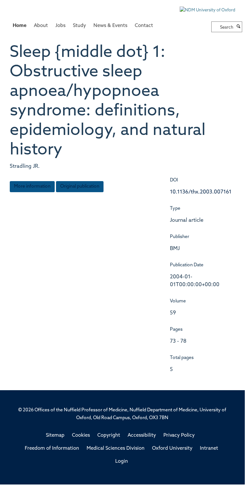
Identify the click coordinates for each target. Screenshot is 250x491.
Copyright (108, 435)
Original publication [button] (79, 186)
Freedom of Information (52, 448)
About (41, 25)
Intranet (209, 448)
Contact (144, 25)
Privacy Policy (179, 435)
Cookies (81, 435)
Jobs (60, 25)
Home (19, 25)
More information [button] (32, 186)
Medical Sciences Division (116, 448)
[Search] (238, 27)
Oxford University (172, 448)
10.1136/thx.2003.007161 (200, 192)
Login (121, 461)
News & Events (110, 25)
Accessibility (142, 435)
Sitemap (55, 435)
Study (79, 25)
